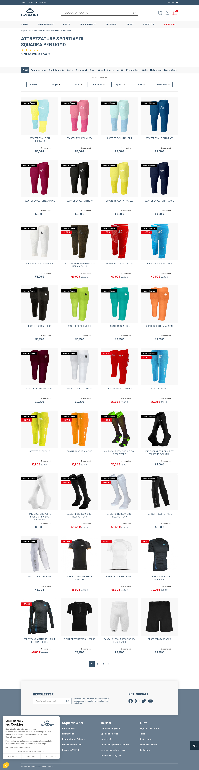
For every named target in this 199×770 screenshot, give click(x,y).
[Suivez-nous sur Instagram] (137, 701)
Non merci (12, 756)
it (177, 2)
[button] (5, 765)
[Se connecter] (167, 12)
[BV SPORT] (30, 12)
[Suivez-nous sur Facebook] (131, 701)
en (169, 2)
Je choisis (31, 756)
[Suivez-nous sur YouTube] (150, 701)
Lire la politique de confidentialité (17, 748)
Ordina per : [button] (161, 84)
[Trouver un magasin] (160, 12)
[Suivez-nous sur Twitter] (144, 701)
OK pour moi (50, 756)
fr (173, 2)
